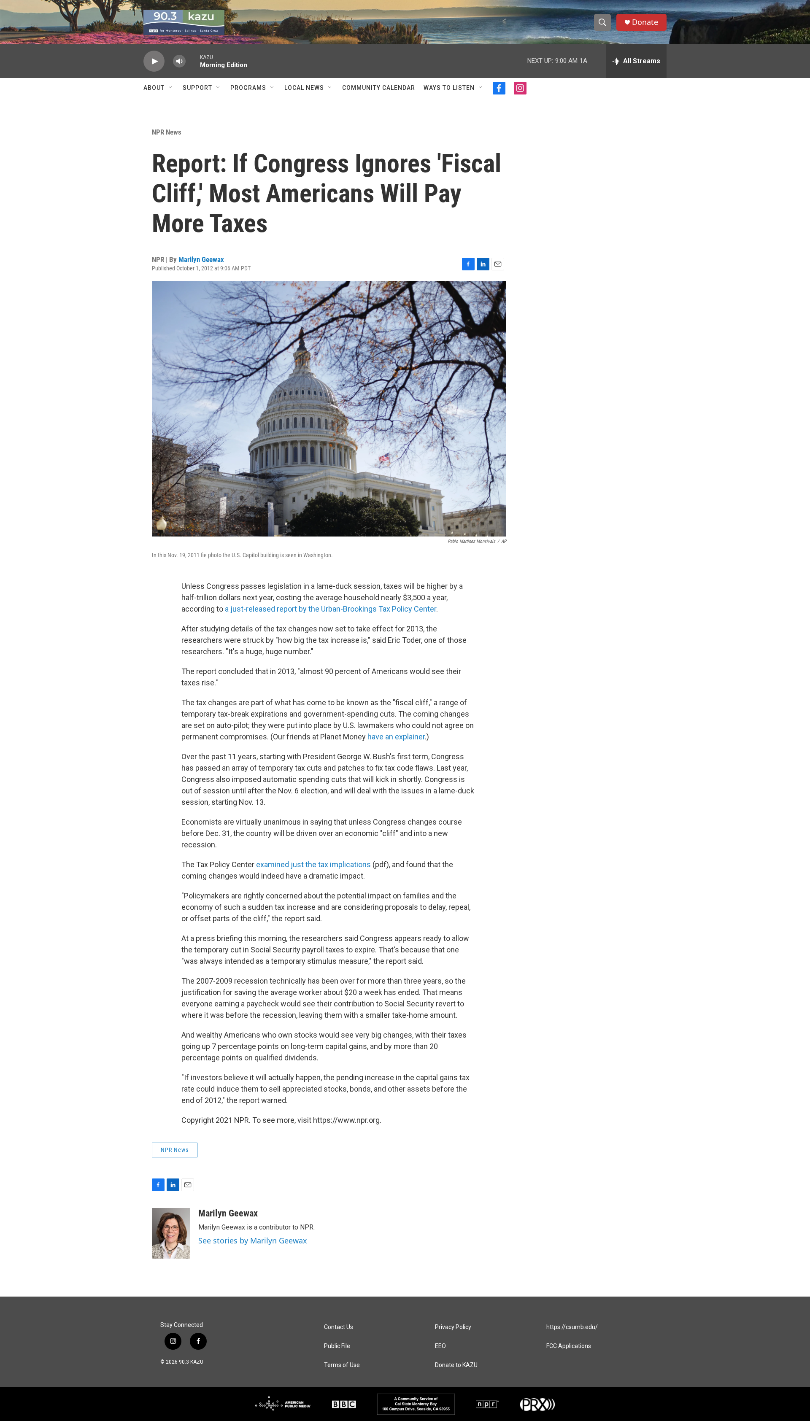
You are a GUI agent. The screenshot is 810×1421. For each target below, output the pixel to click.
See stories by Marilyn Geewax (252, 1240)
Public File (337, 1346)
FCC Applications (568, 1346)
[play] (154, 61)
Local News (304, 87)
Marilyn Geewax (201, 259)
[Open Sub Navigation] (170, 87)
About (154, 87)
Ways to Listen (449, 87)
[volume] (179, 61)
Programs (248, 87)
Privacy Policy (453, 1327)
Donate (645, 22)
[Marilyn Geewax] (171, 1233)
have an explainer (396, 736)
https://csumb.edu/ (572, 1327)
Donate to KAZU (456, 1365)
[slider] (193, 61)
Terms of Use (342, 1365)
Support (197, 87)
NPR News (166, 132)
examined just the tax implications (313, 864)
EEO (440, 1346)
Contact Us (338, 1327)
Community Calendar (378, 87)
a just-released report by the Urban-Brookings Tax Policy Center (330, 608)
